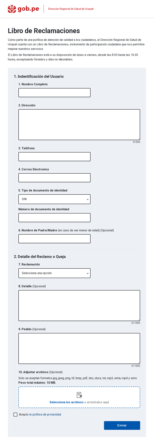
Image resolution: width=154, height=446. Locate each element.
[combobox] (54, 199)
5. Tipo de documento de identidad (42, 190)
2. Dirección (26, 105)
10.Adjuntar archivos (40, 372)
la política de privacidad (45, 414)
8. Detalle (32, 286)
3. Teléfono (26, 148)
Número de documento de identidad (43, 209)
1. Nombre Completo (33, 84)
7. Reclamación (29, 264)
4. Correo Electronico (33, 169)
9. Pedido (32, 329)
